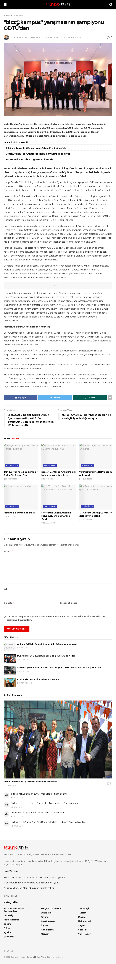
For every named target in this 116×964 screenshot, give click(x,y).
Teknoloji (83, 908)
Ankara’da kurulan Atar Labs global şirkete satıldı (29, 888)
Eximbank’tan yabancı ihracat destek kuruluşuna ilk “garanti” (35, 877)
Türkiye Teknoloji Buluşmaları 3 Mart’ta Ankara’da (36, 148)
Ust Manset (84, 921)
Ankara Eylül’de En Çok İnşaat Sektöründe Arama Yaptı (47, 644)
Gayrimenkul (48, 921)
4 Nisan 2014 (24, 671)
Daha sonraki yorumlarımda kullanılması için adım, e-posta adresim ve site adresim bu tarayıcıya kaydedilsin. (56, 618)
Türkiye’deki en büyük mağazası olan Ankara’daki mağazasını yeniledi (45, 803)
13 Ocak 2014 (24, 659)
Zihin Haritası (10, 896)
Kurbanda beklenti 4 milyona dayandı (38, 679)
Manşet (45, 934)
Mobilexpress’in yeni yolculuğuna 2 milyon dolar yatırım (32, 882)
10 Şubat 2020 (86, 479)
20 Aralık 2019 (49, 523)
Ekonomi (9, 936)
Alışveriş (8, 915)
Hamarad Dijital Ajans (36, 957)
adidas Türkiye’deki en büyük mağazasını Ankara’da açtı (39, 793)
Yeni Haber (84, 934)
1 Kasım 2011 (24, 648)
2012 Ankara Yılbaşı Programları (14, 910)
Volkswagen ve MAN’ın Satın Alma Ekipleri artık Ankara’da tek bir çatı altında (59, 667)
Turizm (82, 912)
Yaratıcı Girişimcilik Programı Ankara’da (29, 159)
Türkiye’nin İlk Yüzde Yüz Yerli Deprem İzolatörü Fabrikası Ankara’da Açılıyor (48, 822)
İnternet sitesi (68, 603)
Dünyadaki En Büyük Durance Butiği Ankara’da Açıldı (46, 656)
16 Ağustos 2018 (25, 683)
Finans (44, 917)
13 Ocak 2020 (10, 517)
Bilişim (7, 924)
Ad (6, 589)
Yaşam (81, 925)
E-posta (9, 602)
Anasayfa (8, 15)
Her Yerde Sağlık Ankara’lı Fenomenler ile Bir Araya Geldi (56, 515)
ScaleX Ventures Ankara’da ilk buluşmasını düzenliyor (38, 153)
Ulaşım (81, 917)
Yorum (8, 551)
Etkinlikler (18, 15)
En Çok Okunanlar (51, 908)
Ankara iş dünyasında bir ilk (19, 512)
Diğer (7, 928)
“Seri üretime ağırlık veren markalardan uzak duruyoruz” (39, 812)
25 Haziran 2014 (36, 37)
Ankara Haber (11, 919)
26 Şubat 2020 (49, 479)
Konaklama (47, 929)
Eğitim (7, 932)
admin (19, 37)
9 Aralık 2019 (86, 520)
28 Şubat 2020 (11, 479)
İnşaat (44, 925)
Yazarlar (82, 929)
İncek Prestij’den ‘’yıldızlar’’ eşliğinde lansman (30, 781)
